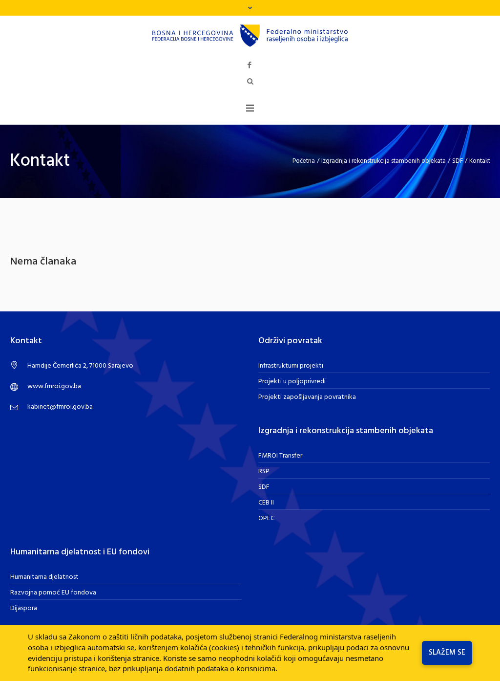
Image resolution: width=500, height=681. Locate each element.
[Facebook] (249, 65)
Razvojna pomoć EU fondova (53, 592)
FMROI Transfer (280, 455)
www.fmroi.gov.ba (54, 386)
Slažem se (447, 653)
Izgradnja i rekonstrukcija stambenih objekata (383, 161)
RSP (264, 471)
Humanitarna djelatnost (44, 577)
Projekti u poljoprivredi (292, 381)
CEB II (266, 502)
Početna (303, 161)
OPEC (266, 518)
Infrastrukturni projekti (290, 366)
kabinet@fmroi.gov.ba (60, 407)
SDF (457, 161)
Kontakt (479, 161)
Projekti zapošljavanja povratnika (307, 397)
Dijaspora (23, 608)
